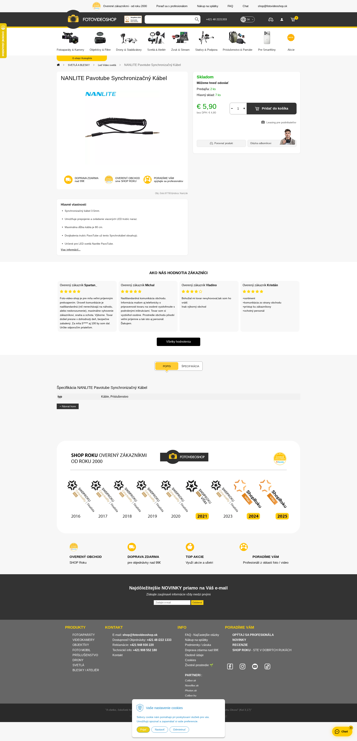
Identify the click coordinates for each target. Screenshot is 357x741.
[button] (351, 728)
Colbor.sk (190, 680)
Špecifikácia (190, 366)
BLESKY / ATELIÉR (86, 670)
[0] (293, 19)
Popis (167, 366)
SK (248, 19)
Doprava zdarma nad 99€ (201, 650)
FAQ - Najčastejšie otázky (202, 634)
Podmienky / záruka (198, 644)
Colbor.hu (190, 695)
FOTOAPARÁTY (84, 634)
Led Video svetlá (107, 65)
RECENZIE (240, 644)
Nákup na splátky (196, 639)
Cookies (190, 660)
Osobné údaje (194, 655)
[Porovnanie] (270, 19)
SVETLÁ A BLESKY (79, 65)
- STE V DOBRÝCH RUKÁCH (262, 650)
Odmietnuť (179, 729)
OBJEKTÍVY (81, 644)
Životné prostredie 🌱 (199, 665)
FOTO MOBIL (82, 650)
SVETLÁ (79, 665)
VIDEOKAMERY (84, 639)
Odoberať (197, 602)
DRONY (78, 660)
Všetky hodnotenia (178, 341)
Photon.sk (191, 690)
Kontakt (117, 655)
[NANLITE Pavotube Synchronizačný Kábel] (122, 127)
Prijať (143, 729)
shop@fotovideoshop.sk (140, 634)
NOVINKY (239, 639)
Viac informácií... (71, 249)
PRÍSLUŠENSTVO (85, 655)
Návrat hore (68, 406)
